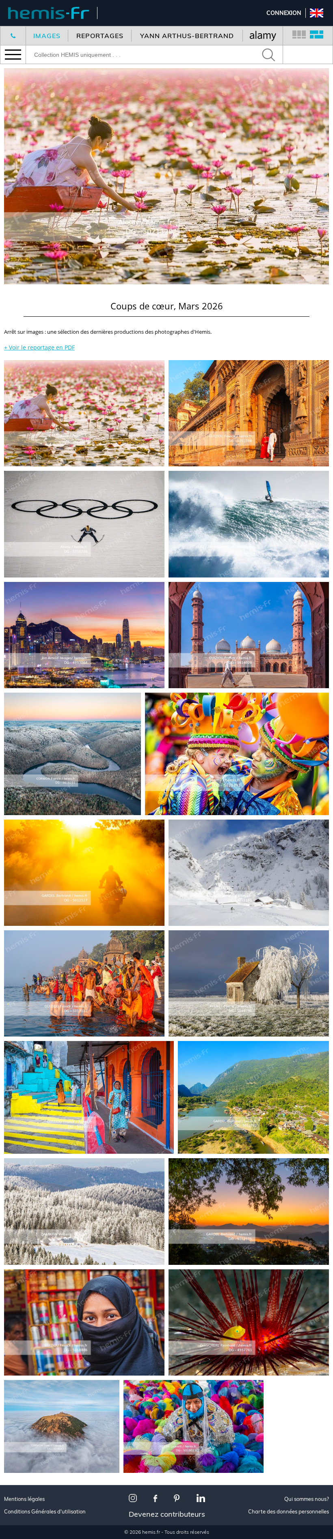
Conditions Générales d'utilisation (45, 1512)
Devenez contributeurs (167, 1514)
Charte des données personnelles (288, 1512)
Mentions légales (24, 1499)
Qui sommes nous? (306, 1499)
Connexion (283, 13)
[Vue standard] (299, 35)
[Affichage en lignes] (316, 35)
